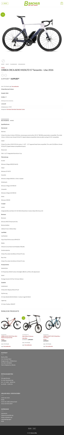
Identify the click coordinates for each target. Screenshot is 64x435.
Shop (7, 64)
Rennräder (21, 64)
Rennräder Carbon (21, 109)
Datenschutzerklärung (7, 415)
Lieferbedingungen (6, 419)
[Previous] (1, 331)
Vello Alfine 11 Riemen (27, 336)
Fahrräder (13, 64)
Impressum (4, 413)
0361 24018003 (7, 363)
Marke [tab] (12, 120)
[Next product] (2, 75)
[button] (4, 3)
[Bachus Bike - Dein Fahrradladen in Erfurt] (32, 3)
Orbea (3, 67)
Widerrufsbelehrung (6, 417)
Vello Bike (24, 338)
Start (2, 64)
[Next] (63, 331)
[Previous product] (5, 75)
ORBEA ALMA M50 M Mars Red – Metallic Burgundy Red (9, 336)
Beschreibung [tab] (5, 120)
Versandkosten (15, 86)
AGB (2, 421)
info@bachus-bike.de (9, 365)
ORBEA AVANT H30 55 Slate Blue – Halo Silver (52, 336)
